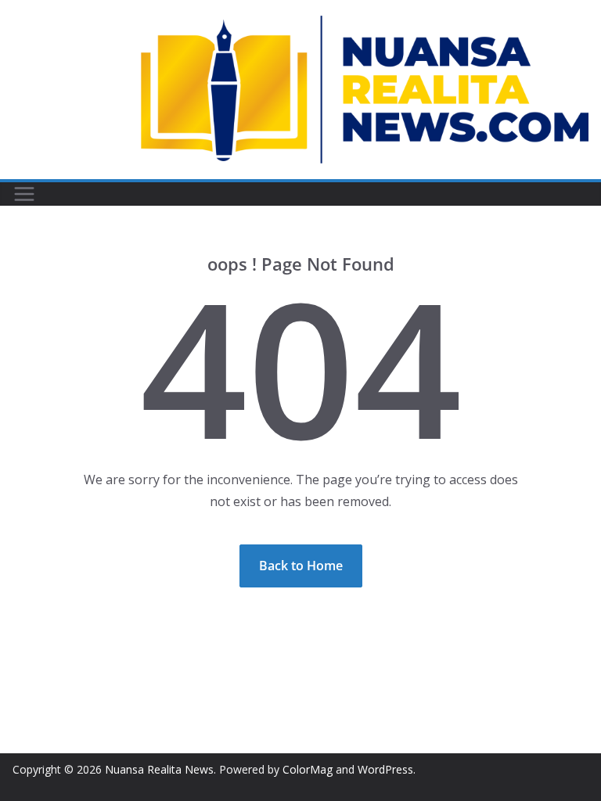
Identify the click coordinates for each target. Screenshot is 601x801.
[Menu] (24, 194)
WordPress (385, 769)
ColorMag (308, 769)
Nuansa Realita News (159, 769)
